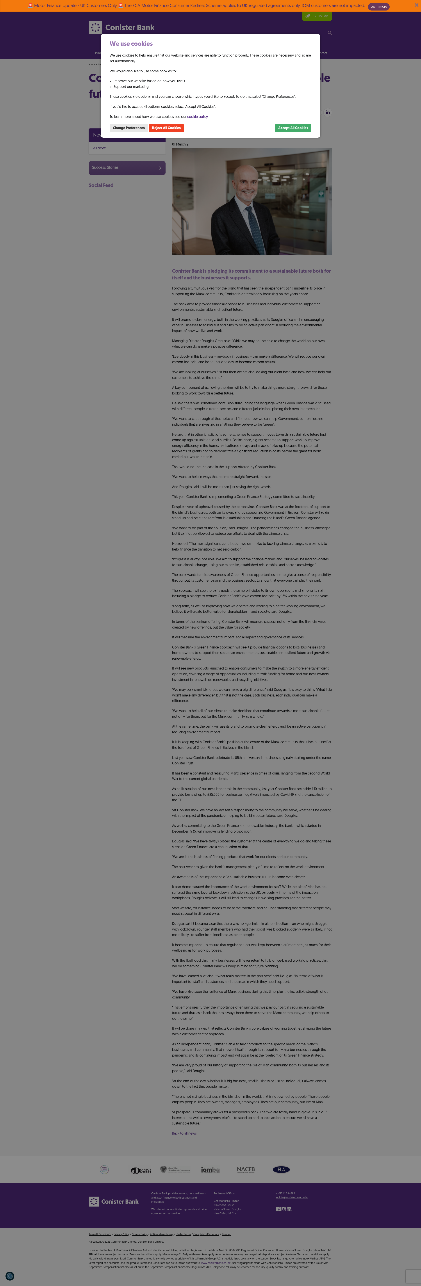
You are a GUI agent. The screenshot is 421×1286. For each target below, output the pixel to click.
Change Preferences (129, 128)
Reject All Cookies (166, 128)
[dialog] (210, 86)
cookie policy (197, 117)
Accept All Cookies (293, 128)
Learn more (379, 6)
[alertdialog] (210, 6)
